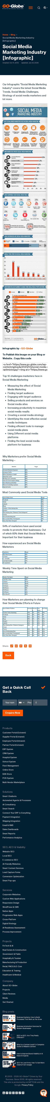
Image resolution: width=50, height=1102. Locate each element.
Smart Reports (9, 833)
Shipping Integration (11, 821)
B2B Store (7, 774)
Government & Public (12, 954)
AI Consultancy (9, 804)
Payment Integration (11, 817)
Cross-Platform (9, 919)
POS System (8, 778)
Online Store (8, 770)
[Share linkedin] (4, 1093)
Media (5, 998)
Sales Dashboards (10, 829)
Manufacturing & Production (15, 962)
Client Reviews (9, 994)
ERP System (8, 749)
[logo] (13, 7)
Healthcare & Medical (12, 975)
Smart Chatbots (10, 796)
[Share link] (20, 1093)
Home (5, 34)
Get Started (8, 1002)
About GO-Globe (10, 985)
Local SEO (7, 856)
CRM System (8, 753)
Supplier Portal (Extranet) (13, 737)
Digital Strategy (9, 923)
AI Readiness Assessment (14, 928)
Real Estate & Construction (14, 950)
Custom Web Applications (14, 899)
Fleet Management (11, 766)
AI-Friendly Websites (12, 864)
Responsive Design (11, 903)
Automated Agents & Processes (17, 800)
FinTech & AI (8, 946)
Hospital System (10, 757)
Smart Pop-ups (9, 880)
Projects (6, 990)
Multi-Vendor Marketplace (14, 782)
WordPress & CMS (11, 907)
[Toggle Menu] (31, 7)
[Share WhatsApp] (17, 1093)
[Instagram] (10, 1093)
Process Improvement (12, 932)
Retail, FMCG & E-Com (12, 966)
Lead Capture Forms (11, 872)
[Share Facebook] (7, 1093)
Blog (13, 34)
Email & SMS (8, 825)
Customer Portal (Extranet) (14, 733)
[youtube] (13, 1093)
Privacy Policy (27, 1085)
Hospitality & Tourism (12, 958)
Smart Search (8, 809)
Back (8, 655)
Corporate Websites (12, 894)
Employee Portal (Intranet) (14, 741)
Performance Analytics (12, 838)
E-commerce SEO (10, 860)
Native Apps (8, 911)
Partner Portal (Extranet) (13, 745)
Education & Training (11, 971)
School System (9, 762)
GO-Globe (27, 348)
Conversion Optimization (13, 876)
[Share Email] (23, 1093)
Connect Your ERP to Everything (16, 813)
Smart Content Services (13, 868)
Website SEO (8, 851)
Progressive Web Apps (13, 915)
